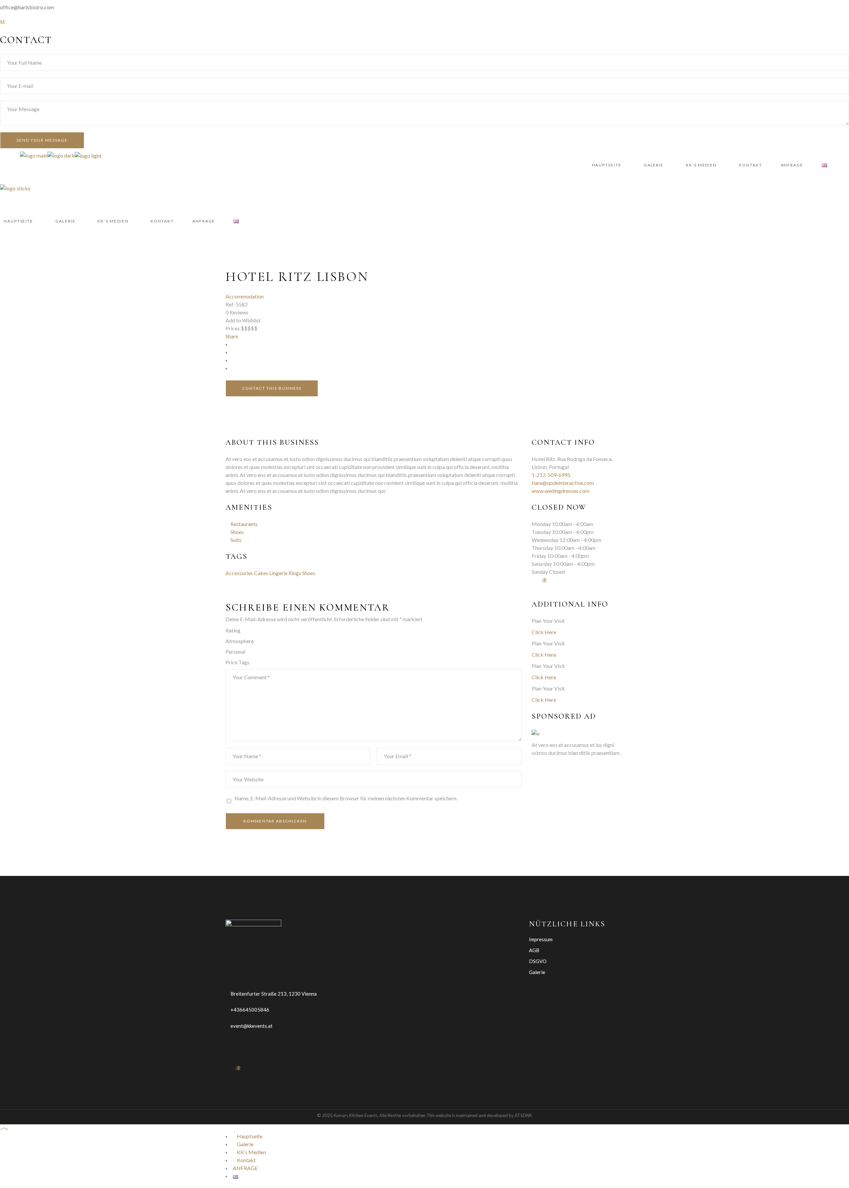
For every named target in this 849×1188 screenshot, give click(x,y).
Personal (235, 651)
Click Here (544, 632)
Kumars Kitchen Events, (356, 1115)
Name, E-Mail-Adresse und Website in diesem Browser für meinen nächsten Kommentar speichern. (345, 798)
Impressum (541, 939)
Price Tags (237, 662)
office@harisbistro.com (27, 7)
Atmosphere (240, 641)
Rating (233, 630)
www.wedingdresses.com (560, 491)
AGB (534, 950)
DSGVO (538, 961)
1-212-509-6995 (551, 475)
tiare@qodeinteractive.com (563, 483)
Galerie (537, 972)
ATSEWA (523, 1115)
